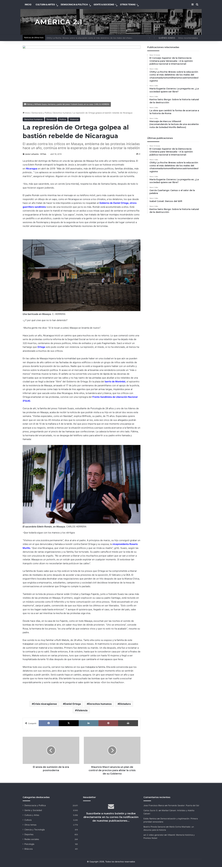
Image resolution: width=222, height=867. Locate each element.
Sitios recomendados (188, 38)
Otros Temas (127, 4)
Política (62, 119)
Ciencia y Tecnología (34, 829)
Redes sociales (31, 839)
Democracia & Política (74, 4)
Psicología (29, 844)
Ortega (41, 347)
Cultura (28, 820)
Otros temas (30, 825)
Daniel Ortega (72, 703)
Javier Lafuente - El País (35, 154)
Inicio (27, 113)
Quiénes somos (167, 38)
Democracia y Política (41, 113)
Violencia (74, 119)
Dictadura (51, 119)
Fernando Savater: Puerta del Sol (183, 805)
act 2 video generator (153, 835)
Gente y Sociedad (33, 810)
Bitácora (28, 849)
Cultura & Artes (45, 4)
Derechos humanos (62, 113)
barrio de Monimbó (115, 381)
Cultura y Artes (31, 815)
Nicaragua (31, 168)
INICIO (28, 4)
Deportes (28, 834)
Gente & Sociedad (104, 4)
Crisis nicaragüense (45, 703)
